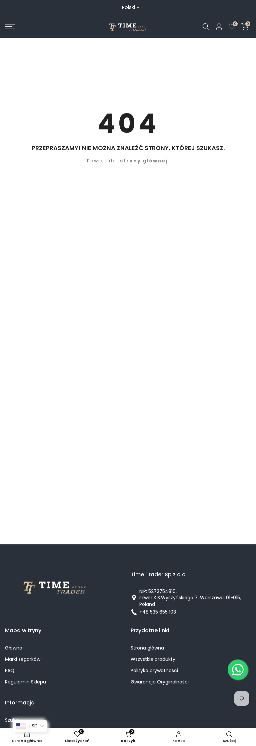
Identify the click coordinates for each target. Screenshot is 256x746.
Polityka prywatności (154, 670)
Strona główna (147, 648)
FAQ (9, 670)
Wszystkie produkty (153, 659)
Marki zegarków (22, 659)
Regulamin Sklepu (25, 682)
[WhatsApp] (238, 669)
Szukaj (12, 720)
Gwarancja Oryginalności (160, 682)
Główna (13, 648)
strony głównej (144, 160)
